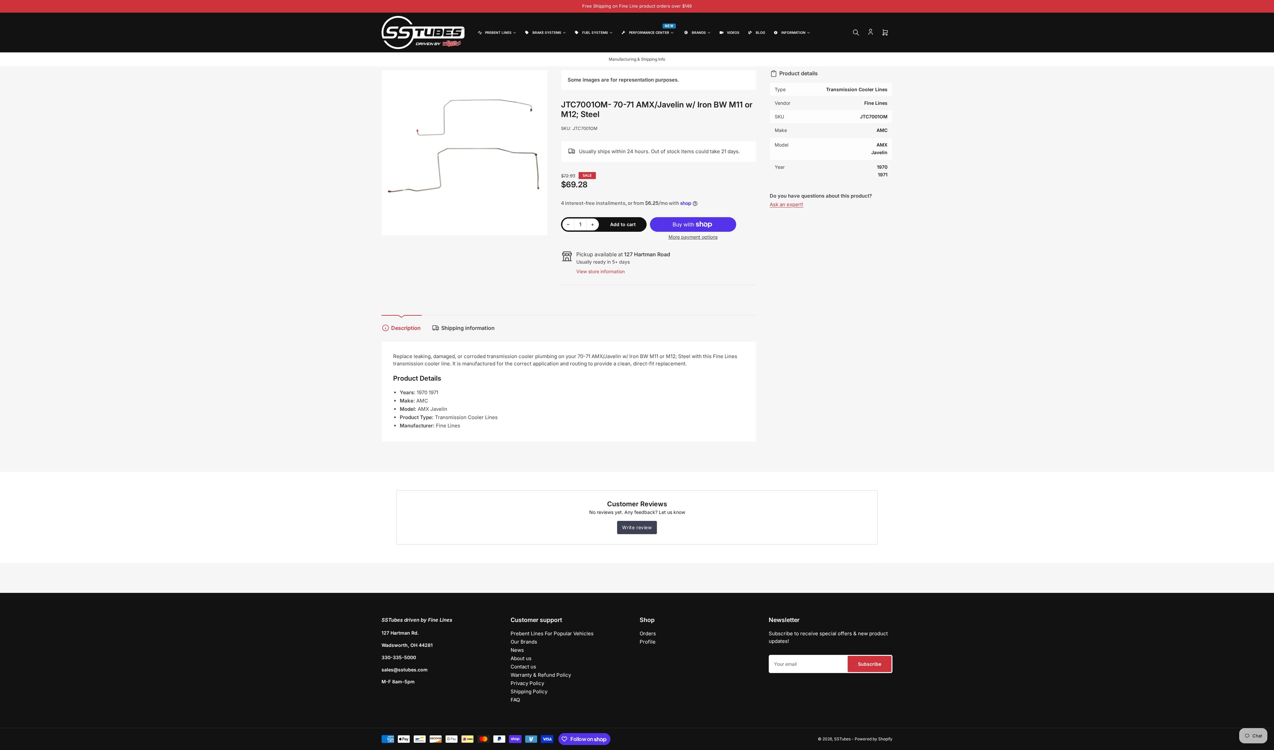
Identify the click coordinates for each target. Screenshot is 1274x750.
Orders (648, 633)
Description (406, 328)
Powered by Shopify (873, 738)
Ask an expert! (786, 204)
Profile (648, 642)
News (517, 650)
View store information (600, 271)
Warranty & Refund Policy (541, 675)
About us (521, 658)
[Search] (856, 32)
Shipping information (468, 328)
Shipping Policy (529, 691)
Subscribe (869, 664)
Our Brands (524, 642)
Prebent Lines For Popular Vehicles (552, 633)
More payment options (693, 237)
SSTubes (842, 738)
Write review (637, 527)
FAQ (515, 700)
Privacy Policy (527, 683)
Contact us (523, 666)
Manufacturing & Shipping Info (637, 59)
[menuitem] (496, 33)
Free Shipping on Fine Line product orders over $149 (637, 6)
